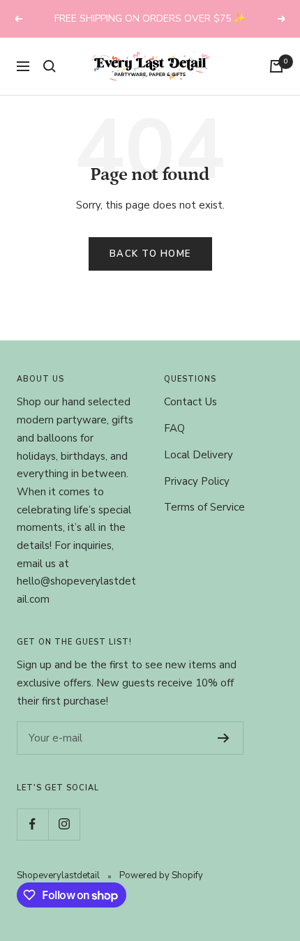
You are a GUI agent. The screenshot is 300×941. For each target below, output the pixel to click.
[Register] (224, 738)
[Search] (49, 66)
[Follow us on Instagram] (64, 824)
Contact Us (190, 402)
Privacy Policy (197, 481)
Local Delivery (198, 455)
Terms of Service (204, 507)
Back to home (150, 254)
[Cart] (276, 66)
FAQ (174, 428)
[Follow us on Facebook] (32, 824)
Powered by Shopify (161, 875)
